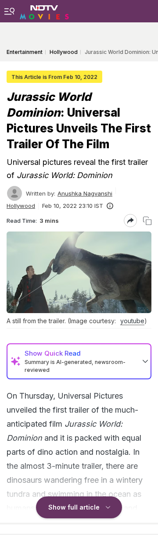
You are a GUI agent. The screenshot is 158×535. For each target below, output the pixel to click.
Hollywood (21, 205)
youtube (132, 321)
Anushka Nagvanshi (84, 193)
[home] (44, 11)
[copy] (147, 221)
